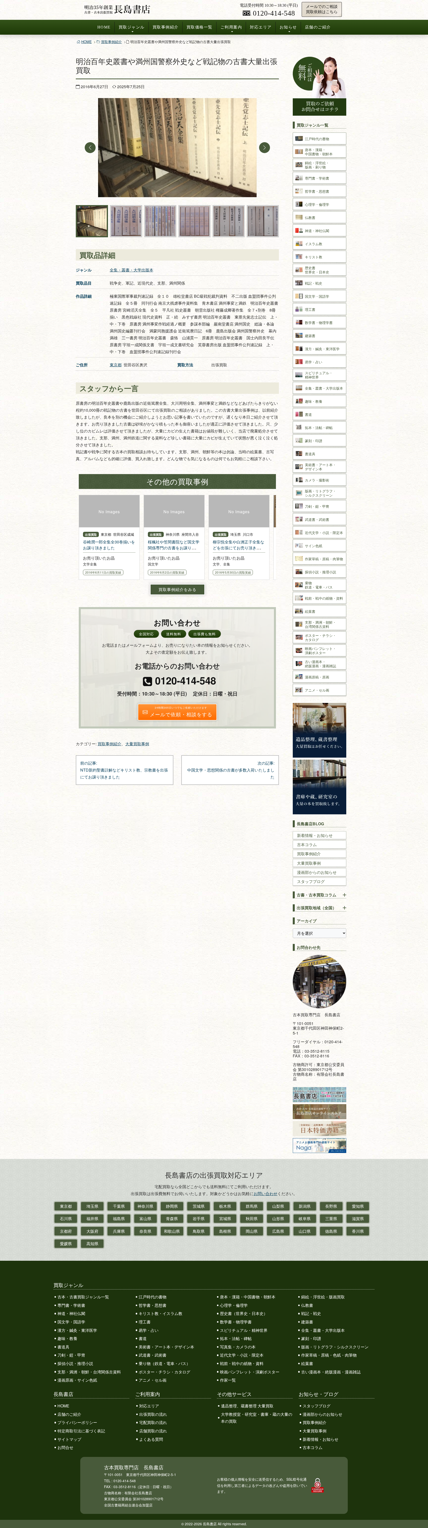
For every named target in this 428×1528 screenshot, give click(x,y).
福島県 (119, 1218)
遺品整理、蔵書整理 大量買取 (247, 1406)
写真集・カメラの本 (238, 1347)
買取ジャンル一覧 (312, 125)
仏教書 (307, 1305)
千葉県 (119, 1206)
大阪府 (92, 1231)
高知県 (92, 1243)
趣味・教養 (67, 1338)
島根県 (225, 1231)
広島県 (278, 1231)
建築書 (307, 1322)
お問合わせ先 (309, 947)
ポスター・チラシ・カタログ (164, 1372)
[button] (90, 147)
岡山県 (252, 1231)
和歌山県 (172, 1231)
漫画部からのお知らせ (317, 872)
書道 (143, 1338)
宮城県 (225, 1218)
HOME (104, 27)
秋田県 (252, 1218)
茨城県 (199, 1206)
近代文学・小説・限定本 (242, 1355)
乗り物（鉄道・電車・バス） (164, 1363)
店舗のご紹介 (318, 27)
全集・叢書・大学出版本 (131, 270)
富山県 (145, 1218)
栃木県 (225, 1206)
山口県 (305, 1231)
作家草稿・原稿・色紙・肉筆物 (329, 1355)
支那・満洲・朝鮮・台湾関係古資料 (89, 1372)
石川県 (66, 1218)
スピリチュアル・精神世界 (244, 1330)
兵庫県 (119, 1231)
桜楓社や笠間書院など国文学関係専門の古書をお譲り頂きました (173, 548)
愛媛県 (66, 1243)
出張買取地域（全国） (316, 908)
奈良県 (145, 1231)
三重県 (331, 1218)
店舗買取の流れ (153, 1431)
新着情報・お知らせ (315, 835)
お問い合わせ (265, 1193)
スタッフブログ (311, 881)
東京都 (116, 365)
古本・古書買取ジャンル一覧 (83, 1297)
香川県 (358, 1231)
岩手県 (199, 1218)
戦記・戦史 (311, 1313)
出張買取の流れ (153, 1414)
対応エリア (261, 27)
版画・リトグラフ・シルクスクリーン (335, 1347)
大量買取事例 (137, 744)
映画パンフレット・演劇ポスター (249, 1372)
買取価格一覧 (200, 27)
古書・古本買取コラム (316, 895)
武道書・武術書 (152, 1355)
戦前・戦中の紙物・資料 (242, 1363)
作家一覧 (228, 1380)
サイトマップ (69, 1439)
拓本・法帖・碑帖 (236, 1338)
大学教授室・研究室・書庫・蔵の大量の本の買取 (256, 1417)
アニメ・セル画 (152, 1380)
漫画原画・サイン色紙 (77, 1380)
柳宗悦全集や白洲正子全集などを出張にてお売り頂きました (238, 548)
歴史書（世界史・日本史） (244, 1313)
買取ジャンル (132, 27)
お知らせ (288, 27)
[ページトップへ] (419, 1515)
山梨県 (278, 1206)
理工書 (145, 1322)
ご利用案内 (231, 27)
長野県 (331, 1206)
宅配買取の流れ (153, 1422)
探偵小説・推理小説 (75, 1363)
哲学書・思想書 (152, 1305)
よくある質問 (151, 1439)
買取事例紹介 (166, 27)
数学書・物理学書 (236, 1322)
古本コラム (307, 844)
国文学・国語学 (71, 1322)
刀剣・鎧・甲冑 (71, 1355)
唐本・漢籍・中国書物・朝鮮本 (247, 1297)
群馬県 (252, 1206)
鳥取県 (199, 1231)
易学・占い (149, 1330)
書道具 (63, 1347)
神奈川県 (145, 1206)
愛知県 (358, 1206)
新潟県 (305, 1206)
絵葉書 (307, 1363)
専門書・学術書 (71, 1305)
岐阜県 (305, 1218)
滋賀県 (358, 1218)
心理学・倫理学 (234, 1305)
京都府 (66, 1231)
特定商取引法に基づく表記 (81, 1431)
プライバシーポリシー (77, 1422)
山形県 (278, 1218)
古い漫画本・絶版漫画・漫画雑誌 (331, 1372)
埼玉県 (92, 1206)
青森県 (172, 1218)
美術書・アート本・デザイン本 (166, 1347)
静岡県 (172, 1206)
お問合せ (65, 1447)
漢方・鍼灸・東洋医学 (77, 1330)
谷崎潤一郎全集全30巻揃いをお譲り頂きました (109, 545)
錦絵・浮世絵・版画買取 (323, 1297)
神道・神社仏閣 (71, 1313)
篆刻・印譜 (311, 1338)
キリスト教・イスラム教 (160, 1313)
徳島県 (331, 1231)
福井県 (92, 1218)
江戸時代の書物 (152, 1297)
